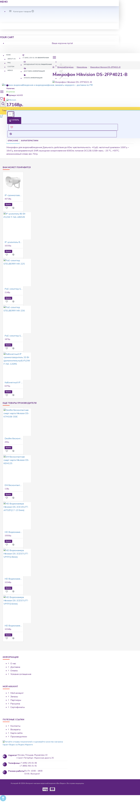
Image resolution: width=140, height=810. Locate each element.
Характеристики (29, 140)
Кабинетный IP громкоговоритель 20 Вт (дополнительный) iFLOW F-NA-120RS (14, 382)
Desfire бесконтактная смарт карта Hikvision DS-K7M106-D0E (14, 438)
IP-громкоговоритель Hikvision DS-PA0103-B (14, 195)
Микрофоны (82, 67)
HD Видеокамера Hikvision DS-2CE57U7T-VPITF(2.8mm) (14, 578)
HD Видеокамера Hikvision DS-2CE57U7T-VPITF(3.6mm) (14, 625)
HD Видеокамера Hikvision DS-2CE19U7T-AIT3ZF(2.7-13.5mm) (14, 532)
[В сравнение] (15, 208)
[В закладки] (8, 208)
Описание (13, 140)
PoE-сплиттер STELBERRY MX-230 (14, 335)
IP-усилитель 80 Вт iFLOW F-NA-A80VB (14, 242)
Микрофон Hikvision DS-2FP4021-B (105, 67)
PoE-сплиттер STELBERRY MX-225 (14, 288)
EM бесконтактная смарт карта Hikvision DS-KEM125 (14, 485)
